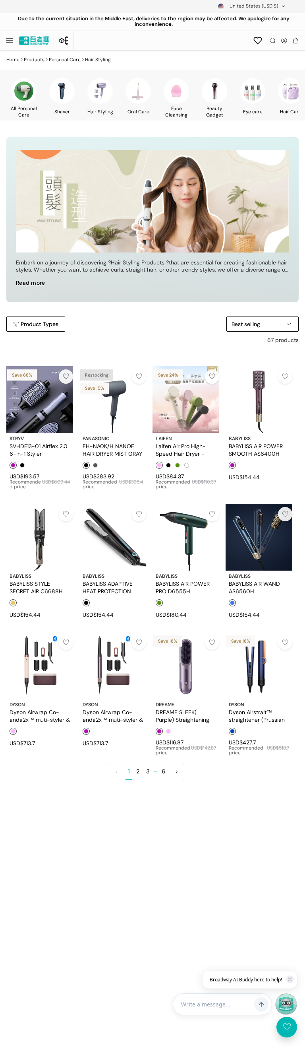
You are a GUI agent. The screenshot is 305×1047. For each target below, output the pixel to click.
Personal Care (65, 59)
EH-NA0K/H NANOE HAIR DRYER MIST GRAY (112, 450)
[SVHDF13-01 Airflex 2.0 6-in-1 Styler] (39, 399)
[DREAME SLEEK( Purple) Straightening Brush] (185, 665)
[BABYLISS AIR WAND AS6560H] (259, 537)
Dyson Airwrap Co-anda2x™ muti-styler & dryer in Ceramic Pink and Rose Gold (40, 716)
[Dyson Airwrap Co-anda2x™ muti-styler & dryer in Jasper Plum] (112, 665)
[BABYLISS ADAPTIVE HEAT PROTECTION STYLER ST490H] (112, 537)
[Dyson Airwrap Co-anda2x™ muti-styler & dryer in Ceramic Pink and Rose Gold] (39, 665)
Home (12, 59)
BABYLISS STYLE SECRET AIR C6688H (36, 587)
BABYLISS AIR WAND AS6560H (254, 587)
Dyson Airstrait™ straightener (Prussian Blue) (257, 716)
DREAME (165, 704)
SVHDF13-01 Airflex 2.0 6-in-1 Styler (39, 450)
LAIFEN (164, 438)
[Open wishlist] (257, 40)
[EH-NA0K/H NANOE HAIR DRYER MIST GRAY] (112, 399)
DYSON (17, 704)
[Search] (272, 40)
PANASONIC (96, 438)
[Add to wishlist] (66, 376)
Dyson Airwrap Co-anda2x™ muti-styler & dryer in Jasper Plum (113, 716)
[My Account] (284, 40)
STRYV (17, 438)
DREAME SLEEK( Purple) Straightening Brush (182, 716)
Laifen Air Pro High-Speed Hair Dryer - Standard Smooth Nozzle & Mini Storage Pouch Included (183, 450)
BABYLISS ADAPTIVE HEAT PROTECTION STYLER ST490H (108, 587)
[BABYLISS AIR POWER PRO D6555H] (185, 537)
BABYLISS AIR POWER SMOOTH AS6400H (256, 450)
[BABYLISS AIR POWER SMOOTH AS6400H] (259, 399)
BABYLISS (240, 438)
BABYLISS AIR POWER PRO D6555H (183, 587)
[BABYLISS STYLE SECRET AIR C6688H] (39, 537)
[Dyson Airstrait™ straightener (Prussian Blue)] (259, 665)
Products (34, 59)
